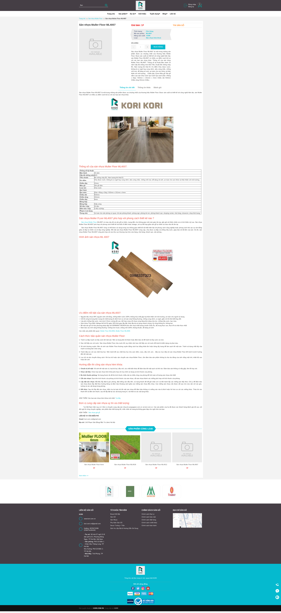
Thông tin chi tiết (127, 87)
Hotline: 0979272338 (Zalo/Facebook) (91, 529)
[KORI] (140, 5)
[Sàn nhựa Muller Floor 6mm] (94, 447)
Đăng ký (191, 6)
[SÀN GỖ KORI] (171, 491)
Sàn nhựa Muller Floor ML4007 (187, 464)
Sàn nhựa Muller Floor (88, 222)
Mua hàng (94, 449)
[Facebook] (133, 588)
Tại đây (118, 398)
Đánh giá (157, 87)
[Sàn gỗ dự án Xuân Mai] (130, 491)
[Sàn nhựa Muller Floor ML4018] (125, 447)
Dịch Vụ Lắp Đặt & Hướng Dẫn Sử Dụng (124, 528)
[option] (94, 453)
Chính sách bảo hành (149, 525)
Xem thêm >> (83, 475)
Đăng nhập (192, 4)
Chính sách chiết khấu (149, 522)
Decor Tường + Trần (117, 525)
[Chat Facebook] (277, 591)
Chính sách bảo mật (149, 517)
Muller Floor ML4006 (107, 331)
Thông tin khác (144, 87)
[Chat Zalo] (277, 597)
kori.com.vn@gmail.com (92, 523)
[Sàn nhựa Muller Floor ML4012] (156, 447)
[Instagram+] (143, 588)
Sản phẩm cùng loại (140, 428)
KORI (116, 608)
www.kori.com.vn (90, 519)
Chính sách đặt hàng (149, 520)
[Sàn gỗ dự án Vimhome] (151, 491)
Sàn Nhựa (113, 520)
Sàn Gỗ (113, 517)
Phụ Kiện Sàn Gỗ (116, 522)
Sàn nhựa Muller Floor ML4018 (125, 464)
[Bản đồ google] (187, 520)
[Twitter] (138, 588)
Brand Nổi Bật (115, 514)
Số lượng (134, 43)
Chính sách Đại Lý (148, 514)
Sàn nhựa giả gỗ (94, 412)
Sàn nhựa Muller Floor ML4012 (156, 464)
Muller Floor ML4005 (123, 331)
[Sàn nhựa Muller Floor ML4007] (187, 447)
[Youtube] (148, 588)
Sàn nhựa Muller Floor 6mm (94, 464)
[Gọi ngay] (277, 584)
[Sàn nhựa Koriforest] (109, 491)
